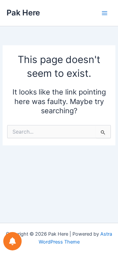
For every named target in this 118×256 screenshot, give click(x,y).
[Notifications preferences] (12, 241)
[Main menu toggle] (104, 13)
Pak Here (23, 12)
